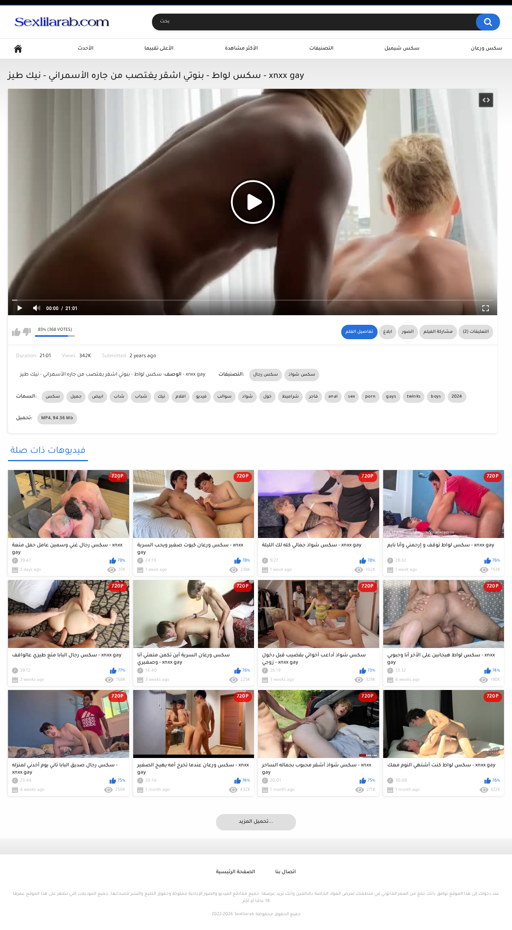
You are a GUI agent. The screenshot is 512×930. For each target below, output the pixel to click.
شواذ (247, 396)
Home (18, 49)
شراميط (290, 396)
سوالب (224, 396)
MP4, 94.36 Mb (57, 418)
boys (436, 396)
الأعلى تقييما (159, 49)
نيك (161, 396)
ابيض (97, 396)
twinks (414, 396)
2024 (457, 396)
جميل (76, 396)
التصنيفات (321, 49)
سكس (53, 396)
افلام (181, 396)
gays (391, 396)
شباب (141, 396)
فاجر (313, 396)
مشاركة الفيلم (438, 332)
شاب (119, 396)
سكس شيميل (402, 49)
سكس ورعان (486, 49)
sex (351, 396)
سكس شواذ (301, 374)
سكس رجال (265, 374)
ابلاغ (387, 332)
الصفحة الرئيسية (235, 872)
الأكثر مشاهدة (241, 49)
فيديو (201, 396)
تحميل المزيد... (256, 822)
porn (370, 396)
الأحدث (86, 49)
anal (333, 396)
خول (267, 396)
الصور (408, 332)
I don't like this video (26, 332)
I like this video (16, 332)
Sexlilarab (244, 914)
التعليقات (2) (476, 332)
